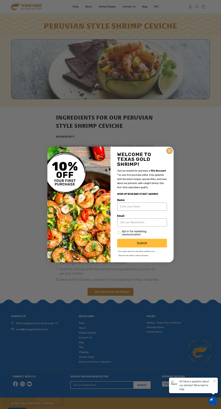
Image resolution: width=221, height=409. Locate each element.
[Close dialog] (169, 151)
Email (120, 215)
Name (121, 200)
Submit (142, 243)
